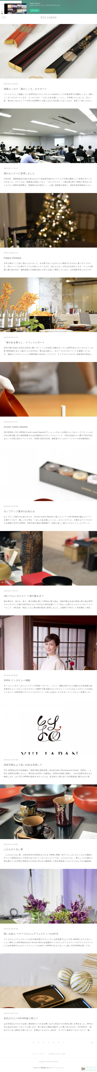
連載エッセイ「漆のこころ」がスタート (25, 88)
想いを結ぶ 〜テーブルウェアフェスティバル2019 (31, 933)
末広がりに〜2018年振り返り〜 (21, 1018)
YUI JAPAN (48, 17)
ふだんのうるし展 (13, 849)
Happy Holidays (12, 257)
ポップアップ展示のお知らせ (19, 511)
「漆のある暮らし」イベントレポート (24, 342)
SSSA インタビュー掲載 (17, 680)
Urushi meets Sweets (16, 426)
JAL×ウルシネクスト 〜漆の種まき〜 (24, 595)
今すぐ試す (34, 10)
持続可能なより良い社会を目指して (23, 764)
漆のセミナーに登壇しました (19, 173)
